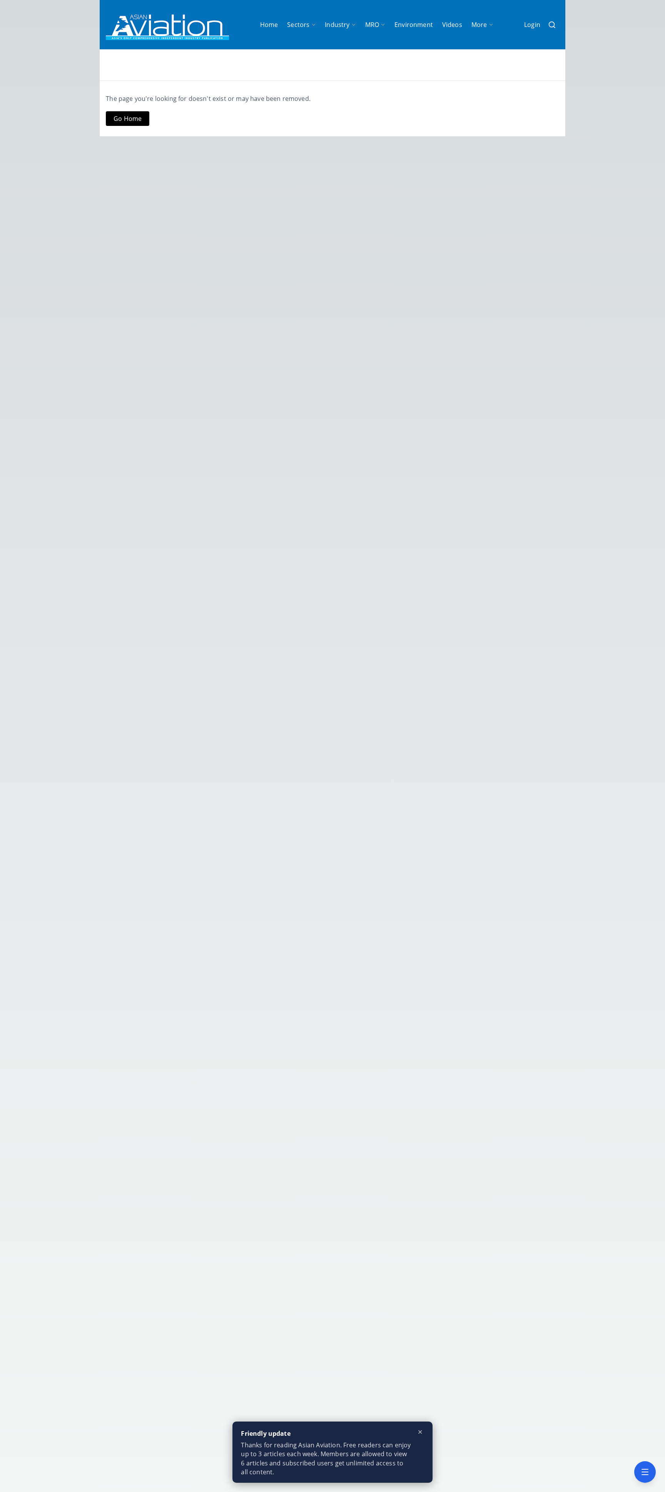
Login (532, 24)
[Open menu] (645, 1472)
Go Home (128, 118)
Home (269, 24)
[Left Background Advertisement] (69, 746)
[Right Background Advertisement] (595, 746)
